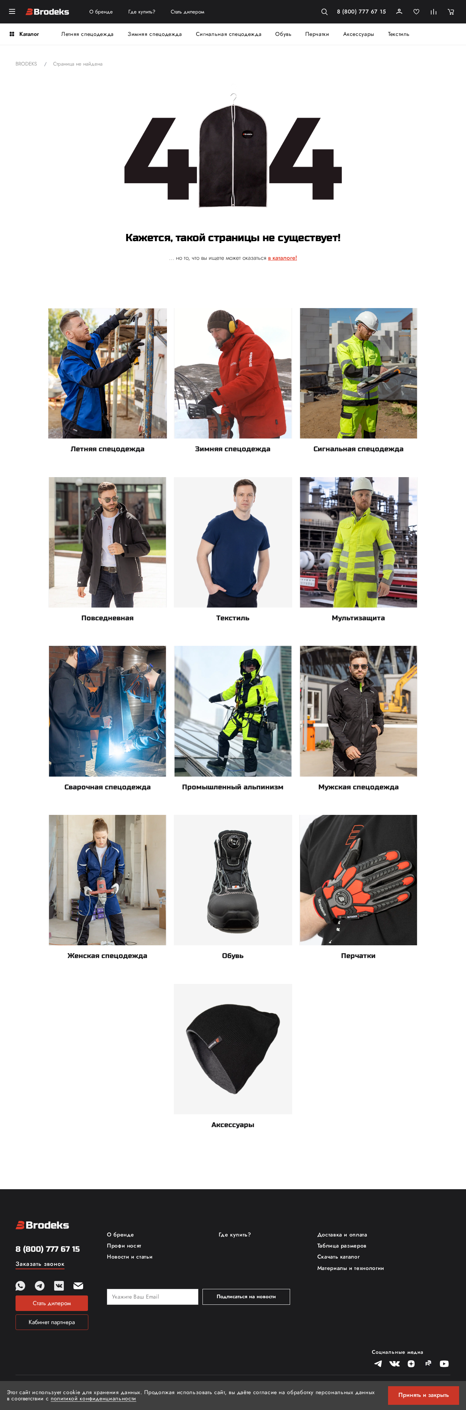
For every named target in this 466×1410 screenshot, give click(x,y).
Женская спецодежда (107, 955)
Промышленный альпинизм (233, 787)
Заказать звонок (40, 1264)
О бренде (101, 12)
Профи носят (124, 1246)
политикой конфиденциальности (93, 1399)
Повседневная (107, 618)
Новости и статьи (129, 1257)
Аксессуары (358, 34)
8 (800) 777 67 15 (361, 12)
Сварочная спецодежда (108, 787)
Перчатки (317, 34)
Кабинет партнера (52, 1322)
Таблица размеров (342, 1246)
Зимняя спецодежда (155, 34)
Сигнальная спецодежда (228, 34)
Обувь (283, 34)
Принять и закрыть (423, 1395)
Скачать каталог (338, 1257)
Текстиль (399, 34)
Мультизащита (358, 618)
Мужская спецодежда (358, 787)
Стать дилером (187, 12)
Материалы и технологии (350, 1268)
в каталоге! (282, 258)
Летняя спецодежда (87, 34)
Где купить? (141, 12)
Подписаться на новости (246, 1296)
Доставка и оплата (342, 1235)
